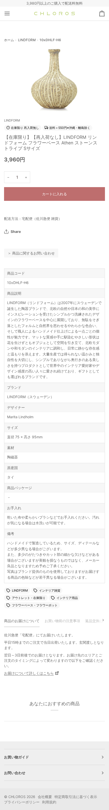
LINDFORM (27, 40)
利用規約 (49, 802)
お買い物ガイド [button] (16, 757)
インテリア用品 (67, 598)
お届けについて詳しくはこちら (29, 673)
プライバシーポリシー (22, 802)
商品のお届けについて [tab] (22, 621)
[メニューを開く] (11, 14)
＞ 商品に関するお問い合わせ (31, 253)
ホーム (9, 40)
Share (16, 231)
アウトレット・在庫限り (28, 598)
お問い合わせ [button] (14, 773)
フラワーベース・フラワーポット (35, 605)
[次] (100, 620)
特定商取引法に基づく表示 (76, 796)
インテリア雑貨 (49, 590)
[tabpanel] (54, 654)
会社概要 (45, 796)
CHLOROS (17, 796)
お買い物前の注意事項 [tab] (62, 621)
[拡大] (13, 101)
